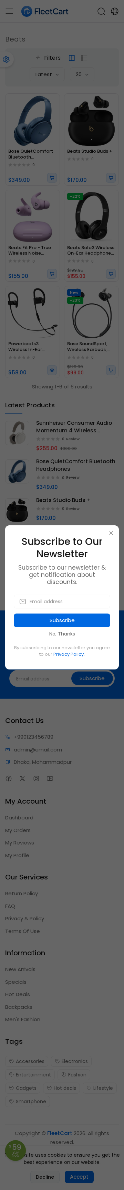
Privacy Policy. (69, 654)
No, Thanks (62, 633)
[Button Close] (111, 533)
